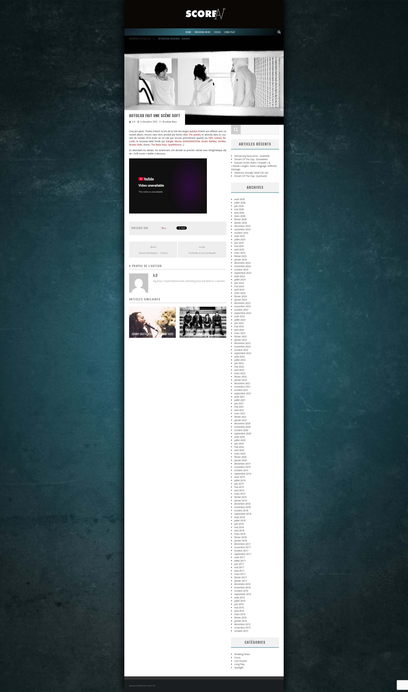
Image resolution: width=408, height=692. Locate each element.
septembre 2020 (242, 433)
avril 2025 (239, 249)
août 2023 (239, 316)
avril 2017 (239, 570)
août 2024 (239, 276)
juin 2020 (239, 443)
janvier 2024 (240, 299)
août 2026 (239, 199)
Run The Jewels (192, 134)
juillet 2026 (239, 202)
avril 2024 (239, 289)
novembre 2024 (242, 266)
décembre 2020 (242, 423)
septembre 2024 (242, 272)
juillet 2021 (239, 400)
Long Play (239, 664)
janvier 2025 (240, 259)
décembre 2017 (242, 543)
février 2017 (240, 577)
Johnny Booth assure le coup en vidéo (152, 334)
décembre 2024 (242, 262)
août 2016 (239, 597)
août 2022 (239, 356)
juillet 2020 (239, 440)
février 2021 (240, 416)
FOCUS (217, 32)
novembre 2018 (242, 507)
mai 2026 (239, 209)
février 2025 (240, 256)
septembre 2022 (242, 353)
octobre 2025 (241, 232)
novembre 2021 (242, 386)
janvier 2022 (240, 379)
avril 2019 (239, 490)
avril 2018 (239, 530)
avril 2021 (239, 410)
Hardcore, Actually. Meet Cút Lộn (251, 172)
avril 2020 (239, 450)
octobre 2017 (241, 550)
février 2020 (240, 456)
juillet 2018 (239, 520)
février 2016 (240, 617)
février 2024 (240, 296)
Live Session (240, 660)
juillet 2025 (239, 239)
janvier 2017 (240, 580)
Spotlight (238, 667)
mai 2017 (239, 567)
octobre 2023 (241, 309)
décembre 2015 (242, 624)
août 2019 (239, 476)
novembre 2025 (242, 229)
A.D (133, 121)
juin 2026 (239, 205)
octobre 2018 (241, 510)
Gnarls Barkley (208, 141)
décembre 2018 (242, 503)
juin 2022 (239, 363)
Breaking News (170, 121)
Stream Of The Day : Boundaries (251, 159)
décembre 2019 (242, 463)
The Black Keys (159, 144)
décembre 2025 (242, 226)
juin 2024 (239, 282)
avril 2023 (239, 329)
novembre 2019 (242, 466)
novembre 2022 (242, 346)
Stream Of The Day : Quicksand (250, 176)
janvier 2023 (240, 339)
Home (188, 32)
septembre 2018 (242, 513)
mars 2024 (239, 292)
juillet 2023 (239, 319)
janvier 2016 (240, 620)
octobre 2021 (241, 389)
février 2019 (240, 497)
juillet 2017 (239, 560)
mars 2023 (239, 333)
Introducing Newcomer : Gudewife (252, 155)
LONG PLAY (229, 32)
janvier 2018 (240, 540)
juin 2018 (239, 523)
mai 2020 (239, 446)
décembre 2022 (242, 343)
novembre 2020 (242, 426)
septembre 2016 (242, 594)
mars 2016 (239, 614)
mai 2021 (239, 406)
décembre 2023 (242, 302)
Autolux (193, 131)
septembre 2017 (242, 553)
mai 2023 (239, 326)
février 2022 (240, 376)
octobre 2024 (241, 269)
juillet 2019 (239, 480)
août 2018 (239, 517)
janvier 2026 (240, 222)
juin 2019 (239, 483)
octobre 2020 (241, 430)
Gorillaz (222, 141)
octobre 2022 (241, 349)
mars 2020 (239, 453)
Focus (237, 657)
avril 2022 (239, 369)
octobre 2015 (241, 630)
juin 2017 (239, 563)
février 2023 (240, 336)
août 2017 (239, 557)
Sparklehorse (174, 144)
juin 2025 (239, 242)
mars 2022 (239, 373)
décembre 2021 (242, 383)
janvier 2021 (240, 420)
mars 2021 (239, 413)
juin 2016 (239, 604)
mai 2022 (239, 366)
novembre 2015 (242, 627)
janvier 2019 (240, 500)
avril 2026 (239, 212)
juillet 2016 (239, 600)
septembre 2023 (242, 313)
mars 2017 (239, 574)
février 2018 (240, 537)
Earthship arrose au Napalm (202, 252)
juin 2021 (239, 403)
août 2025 (239, 236)
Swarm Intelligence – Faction (153, 252)
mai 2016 (239, 607)
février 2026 (240, 219)
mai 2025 (239, 246)
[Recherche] (279, 32)
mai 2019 (239, 487)
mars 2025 (239, 252)
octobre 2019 (241, 470)
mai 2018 (239, 527)
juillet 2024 (239, 279)
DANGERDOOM (191, 141)
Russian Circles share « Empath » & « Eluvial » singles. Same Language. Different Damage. (200, 39)
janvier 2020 (240, 460)
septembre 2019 (242, 473)
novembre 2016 (242, 587)
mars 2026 (239, 215)
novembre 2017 (242, 547)
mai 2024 (239, 286)
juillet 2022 (239, 359)
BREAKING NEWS (203, 32)
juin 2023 (239, 323)
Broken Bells (135, 144)
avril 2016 (239, 610)
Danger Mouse (174, 141)
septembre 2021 (242, 393)
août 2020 (239, 436)
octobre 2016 (241, 590)
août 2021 (239, 396)
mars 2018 (239, 533)
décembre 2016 (242, 584)
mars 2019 (239, 493)
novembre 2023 (242, 306)
